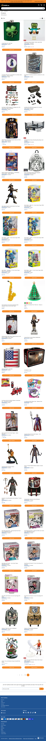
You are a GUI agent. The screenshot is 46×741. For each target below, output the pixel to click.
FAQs (2, 701)
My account (3, 706)
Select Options (12, 147)
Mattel (25, 45)
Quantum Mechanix (4, 663)
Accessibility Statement (5, 705)
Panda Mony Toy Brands (27, 208)
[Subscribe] (41, 689)
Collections (6, 11)
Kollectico (25, 339)
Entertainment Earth (5, 403)
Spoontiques (3, 45)
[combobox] (23, 8)
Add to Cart (11, 49)
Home (2, 11)
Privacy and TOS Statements (28, 738)
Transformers (3, 732)
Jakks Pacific (3, 436)
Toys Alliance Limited (5, 110)
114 (25, 674)
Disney (2, 730)
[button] (4, 44)
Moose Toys (3, 175)
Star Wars (2, 723)
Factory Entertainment (27, 371)
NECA (2, 501)
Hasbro (3, 339)
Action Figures (3, 725)
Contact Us (3, 702)
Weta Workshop (4, 208)
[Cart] (41, 5)
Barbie (2, 726)
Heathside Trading (4, 566)
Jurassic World (3, 733)
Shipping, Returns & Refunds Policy (15, 738)
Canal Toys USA (26, 403)
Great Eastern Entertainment (28, 501)
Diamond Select (26, 143)
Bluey (2, 729)
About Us (2, 699)
